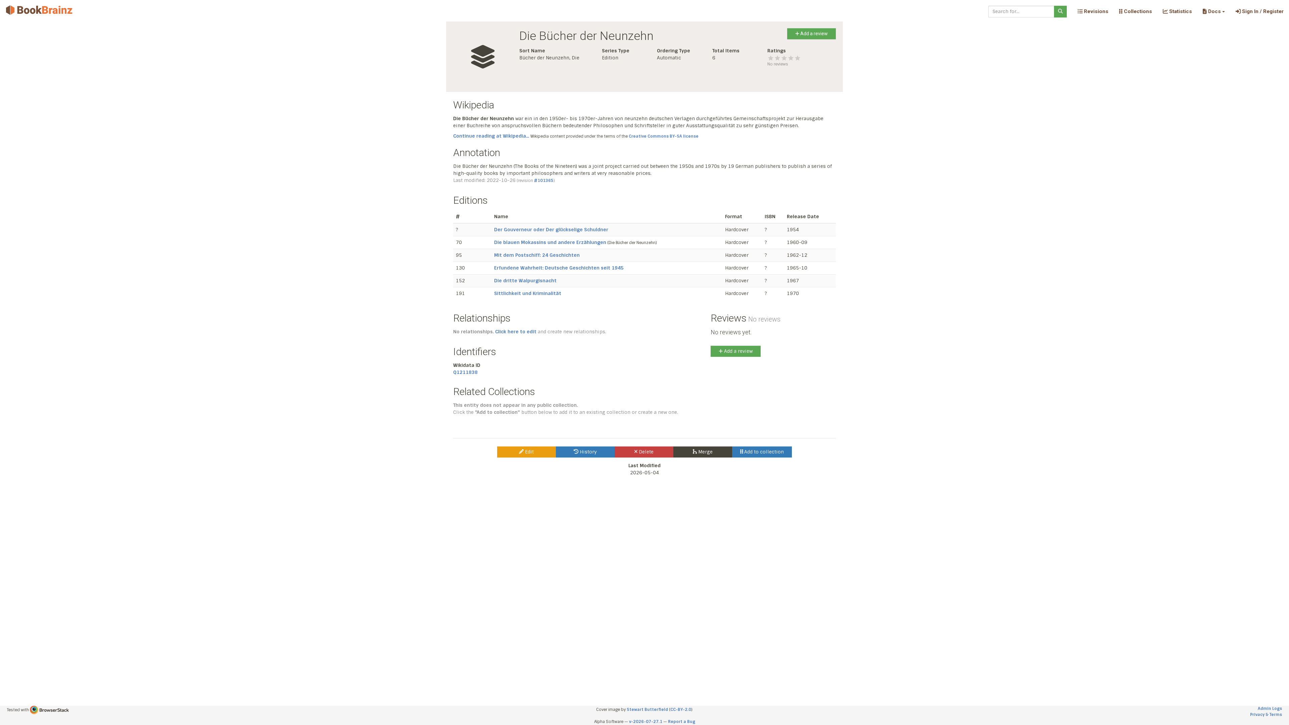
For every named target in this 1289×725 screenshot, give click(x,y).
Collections (1137, 11)
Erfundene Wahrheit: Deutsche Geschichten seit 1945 (559, 268)
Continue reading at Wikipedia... (491, 136)
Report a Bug (681, 721)
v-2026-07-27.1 (645, 721)
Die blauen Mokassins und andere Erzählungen (550, 242)
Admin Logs (1270, 708)
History (587, 452)
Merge (705, 452)
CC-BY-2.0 (680, 709)
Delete (645, 452)
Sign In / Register (1262, 11)
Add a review (813, 33)
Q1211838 (465, 372)
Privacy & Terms (1266, 714)
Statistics (1180, 11)
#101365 (544, 180)
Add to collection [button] (763, 452)
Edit (529, 452)
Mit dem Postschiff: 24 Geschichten (537, 255)
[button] (1213, 11)
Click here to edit (515, 332)
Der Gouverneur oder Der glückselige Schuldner (551, 230)
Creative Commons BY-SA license (664, 136)
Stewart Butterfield (647, 709)
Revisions (1095, 11)
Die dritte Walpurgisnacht (525, 281)
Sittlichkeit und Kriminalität (527, 293)
